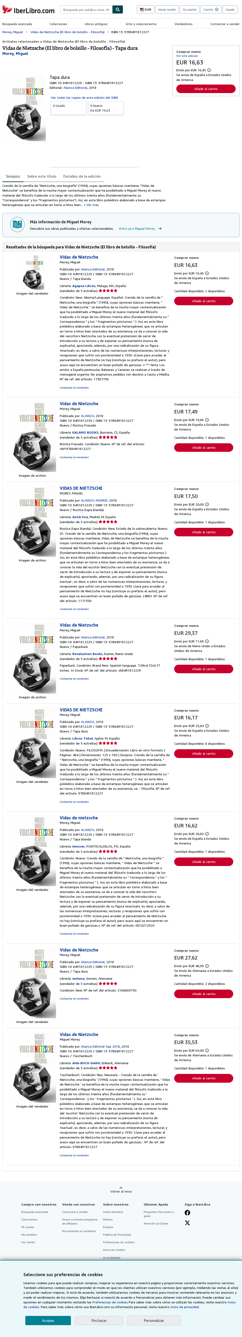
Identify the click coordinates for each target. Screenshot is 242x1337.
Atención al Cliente (156, 1223)
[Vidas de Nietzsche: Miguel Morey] (32, 1101)
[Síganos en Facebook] (187, 1213)
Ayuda (230, 9)
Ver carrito (28, 1242)
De (100, 107)
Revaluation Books (87, 654)
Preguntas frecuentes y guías (159, 1214)
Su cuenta (189, 9)
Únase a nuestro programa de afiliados (79, 1221)
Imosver (78, 846)
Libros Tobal (82, 738)
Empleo (108, 1227)
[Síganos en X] (187, 1223)
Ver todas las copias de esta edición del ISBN (84, 97)
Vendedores (183, 24)
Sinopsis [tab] (13, 176)
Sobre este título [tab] (41, 176)
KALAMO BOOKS (85, 432)
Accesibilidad (111, 1257)
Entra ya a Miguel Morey (137, 228)
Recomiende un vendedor (79, 1231)
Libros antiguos (96, 24)
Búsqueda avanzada (17, 24)
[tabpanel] (85, 195)
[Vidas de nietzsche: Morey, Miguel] (32, 885)
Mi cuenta (27, 1227)
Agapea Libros (83, 286)
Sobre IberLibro (113, 1212)
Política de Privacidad (117, 1234)
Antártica (80, 517)
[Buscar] (117, 9)
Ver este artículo (187, 56)
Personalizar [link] (154, 1320)
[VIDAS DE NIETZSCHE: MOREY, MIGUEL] (32, 555)
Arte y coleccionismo (141, 24)
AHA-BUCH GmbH (86, 1063)
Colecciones (58, 24)
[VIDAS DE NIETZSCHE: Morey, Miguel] (32, 777)
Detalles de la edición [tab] (82, 176)
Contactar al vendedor (74, 387)
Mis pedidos (29, 1234)
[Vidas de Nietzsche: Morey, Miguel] (32, 289)
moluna (78, 978)
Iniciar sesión (167, 9)
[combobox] (86, 9)
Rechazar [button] (99, 1321)
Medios (108, 1219)
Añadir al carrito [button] (206, 89)
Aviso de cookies (114, 1250)
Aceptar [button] (48, 1321)
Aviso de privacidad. (184, 1307)
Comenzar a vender (225, 24)
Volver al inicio (121, 1191)
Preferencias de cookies (110, 1302)
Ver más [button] (92, 205)
